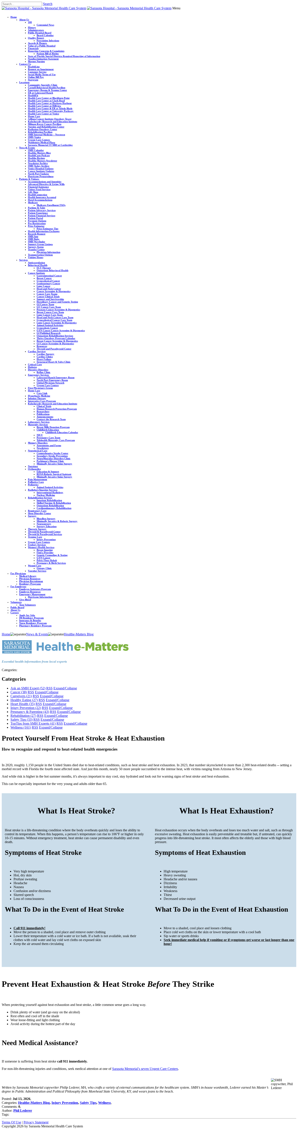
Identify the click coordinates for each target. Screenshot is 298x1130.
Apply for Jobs (27, 615)
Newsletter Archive (38, 163)
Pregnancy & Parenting (29, 712)
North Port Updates (38, 173)
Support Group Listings (40, 244)
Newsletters (43, 448)
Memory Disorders (38, 442)
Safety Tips (21, 719)
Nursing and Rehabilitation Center (46, 126)
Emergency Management (32, 594)
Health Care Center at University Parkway (51, 111)
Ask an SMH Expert (27, 688)
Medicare (33, 202)
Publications (43, 414)
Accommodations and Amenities (44, 181)
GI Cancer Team (45, 304)
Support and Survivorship (50, 299)
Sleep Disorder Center (39, 513)
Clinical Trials (44, 406)
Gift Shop (33, 192)
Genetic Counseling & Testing (52, 555)
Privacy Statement (36, 1122)
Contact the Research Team (51, 419)
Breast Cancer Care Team (50, 312)
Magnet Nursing (36, 61)
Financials (33, 48)
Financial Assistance (38, 186)
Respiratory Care (37, 510)
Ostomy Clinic (44, 568)
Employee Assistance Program (35, 589)
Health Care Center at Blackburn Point (49, 98)
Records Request (36, 233)
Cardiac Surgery (45, 354)
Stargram (33, 79)
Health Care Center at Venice (43, 113)
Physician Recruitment (31, 581)
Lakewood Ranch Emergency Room (55, 377)
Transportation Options (40, 254)
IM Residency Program (31, 617)
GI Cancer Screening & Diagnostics (55, 343)
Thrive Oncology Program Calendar (56, 338)
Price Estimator (36, 226)
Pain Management (37, 479)
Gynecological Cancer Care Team (54, 320)
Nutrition (33, 466)
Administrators (36, 30)
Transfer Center (36, 249)
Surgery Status (36, 247)
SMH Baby (33, 239)
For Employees (18, 586)
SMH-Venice (34, 137)
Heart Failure (44, 359)
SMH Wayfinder (36, 241)
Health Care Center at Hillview (44, 105)
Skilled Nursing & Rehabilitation (54, 503)
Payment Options (37, 220)
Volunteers (16, 602)
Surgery (32, 516)
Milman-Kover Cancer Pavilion (44, 124)
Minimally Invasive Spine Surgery (54, 463)
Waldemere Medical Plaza (41, 142)
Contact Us (25, 64)
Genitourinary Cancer (48, 283)
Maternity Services (38, 424)
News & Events (27, 147)
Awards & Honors (37, 43)
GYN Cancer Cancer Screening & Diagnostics (61, 330)
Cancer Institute (36, 273)
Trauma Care (35, 537)
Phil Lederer (22, 1110)
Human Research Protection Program (57, 409)
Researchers (43, 411)
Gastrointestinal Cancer (49, 275)
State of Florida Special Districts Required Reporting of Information (64, 56)
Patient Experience (38, 213)
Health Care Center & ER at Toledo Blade (50, 108)
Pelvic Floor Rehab (47, 560)
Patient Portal (35, 218)
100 (30, 22)
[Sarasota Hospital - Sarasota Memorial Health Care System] (44, 8)
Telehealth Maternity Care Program (56, 440)
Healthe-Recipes (36, 158)
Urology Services (37, 544)
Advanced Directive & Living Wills (46, 184)
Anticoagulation (36, 262)
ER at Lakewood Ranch (40, 92)
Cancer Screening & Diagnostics (53, 291)
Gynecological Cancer (48, 281)
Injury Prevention (46, 539)
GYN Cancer (43, 557)
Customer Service (37, 72)
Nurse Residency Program (33, 623)
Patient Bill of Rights (48, 53)
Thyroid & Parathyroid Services (45, 534)
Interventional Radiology (50, 492)
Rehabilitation (23, 715)
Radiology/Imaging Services (42, 489)
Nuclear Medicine (46, 495)
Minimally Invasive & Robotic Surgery (57, 521)
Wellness (20, 727)
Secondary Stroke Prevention (52, 456)
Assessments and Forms (49, 445)
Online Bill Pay (36, 77)
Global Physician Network (50, 382)
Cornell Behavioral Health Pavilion (46, 87)
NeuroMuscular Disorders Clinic (53, 458)
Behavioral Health (37, 265)
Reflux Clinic (43, 372)
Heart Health (22, 704)
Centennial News (45, 25)
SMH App (33, 236)
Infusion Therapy (37, 398)
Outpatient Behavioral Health (52, 270)
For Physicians (18, 573)
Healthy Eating (24, 700)
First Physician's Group (40, 388)
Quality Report (36, 38)
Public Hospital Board (39, 32)
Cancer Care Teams (47, 294)
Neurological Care (37, 450)
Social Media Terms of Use (42, 74)
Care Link (42, 393)
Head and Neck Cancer (49, 288)
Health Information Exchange (44, 231)
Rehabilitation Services (40, 497)
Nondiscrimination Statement (43, 58)
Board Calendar (45, 35)
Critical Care (35, 364)
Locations (24, 82)
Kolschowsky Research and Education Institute (52, 121)
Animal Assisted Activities (50, 325)
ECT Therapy (44, 267)
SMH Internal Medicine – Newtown (46, 134)
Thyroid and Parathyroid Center (54, 348)
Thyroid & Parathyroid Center (44, 531)
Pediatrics (33, 484)
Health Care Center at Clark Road (46, 100)
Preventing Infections (48, 40)
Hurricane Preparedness (40, 176)
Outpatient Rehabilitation (50, 505)
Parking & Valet (36, 207)
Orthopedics (34, 469)
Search (47, 4)
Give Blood (25, 599)
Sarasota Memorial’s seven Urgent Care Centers (145, 1069)
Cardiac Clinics (45, 356)
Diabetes (32, 367)
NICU (40, 435)
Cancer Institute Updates (41, 171)
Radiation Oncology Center (42, 129)
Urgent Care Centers (39, 139)
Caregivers (21, 696)
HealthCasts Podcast (39, 155)
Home (13, 17)
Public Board (17, 607)
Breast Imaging (45, 550)
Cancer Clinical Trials (48, 296)
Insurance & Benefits (30, 620)
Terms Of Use (11, 1122)
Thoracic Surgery (37, 529)
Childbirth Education (48, 429)
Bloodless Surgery (46, 518)
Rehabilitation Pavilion (40, 132)
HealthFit (33, 95)
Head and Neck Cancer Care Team (55, 317)
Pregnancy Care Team (48, 437)
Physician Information (48, 252)
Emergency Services (38, 375)
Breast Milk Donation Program (53, 427)
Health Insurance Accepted (42, 197)
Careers (14, 612)
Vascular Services (37, 570)
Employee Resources (30, 591)
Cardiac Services (37, 351)
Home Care (34, 116)
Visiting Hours (35, 257)
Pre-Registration (37, 223)
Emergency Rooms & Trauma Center (47, 90)
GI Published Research (48, 333)
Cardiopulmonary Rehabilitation (54, 508)
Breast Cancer (44, 278)
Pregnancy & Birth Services (51, 563)
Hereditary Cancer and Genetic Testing (57, 301)
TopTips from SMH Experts (33, 723)
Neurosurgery (44, 523)
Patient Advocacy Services (42, 210)
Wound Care (34, 565)
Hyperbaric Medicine (39, 395)
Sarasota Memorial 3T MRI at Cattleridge (50, 145)
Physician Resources (29, 578)
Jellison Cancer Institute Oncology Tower (50, 119)
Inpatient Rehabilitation (49, 500)
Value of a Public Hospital (41, 45)
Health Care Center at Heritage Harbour (50, 103)
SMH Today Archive (38, 166)
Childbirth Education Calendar (61, 432)
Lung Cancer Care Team (50, 314)
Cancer (18, 692)
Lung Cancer (43, 286)
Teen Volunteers (27, 604)
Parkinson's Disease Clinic (50, 461)
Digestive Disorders (38, 369)
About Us (24, 19)
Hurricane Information (40, 597)
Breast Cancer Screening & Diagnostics (57, 341)
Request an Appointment (41, 69)
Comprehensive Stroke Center (52, 453)
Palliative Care (36, 482)
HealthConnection (37, 194)
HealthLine (34, 66)
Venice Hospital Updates (40, 168)
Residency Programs (30, 584)
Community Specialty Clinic (42, 85)
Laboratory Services (39, 422)
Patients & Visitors (29, 179)
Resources (42, 346)
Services (23, 260)
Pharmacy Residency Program (35, 625)
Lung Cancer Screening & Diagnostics (57, 322)
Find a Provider (45, 552)
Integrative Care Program (42, 401)
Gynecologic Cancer (47, 328)
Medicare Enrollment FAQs (51, 205)
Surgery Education (47, 526)
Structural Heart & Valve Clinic (53, 361)
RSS (49, 688)
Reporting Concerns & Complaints (46, 51)
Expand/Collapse (65, 688)
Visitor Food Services (39, 189)
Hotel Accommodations (40, 200)
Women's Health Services (41, 547)
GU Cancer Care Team (49, 307)
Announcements (45, 416)
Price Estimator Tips (47, 228)
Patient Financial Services (41, 215)
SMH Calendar (36, 150)
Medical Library (27, 576)
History (32, 27)
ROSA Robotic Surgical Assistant (54, 474)
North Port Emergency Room (52, 380)
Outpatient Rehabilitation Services (55, 335)
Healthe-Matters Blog (39, 153)
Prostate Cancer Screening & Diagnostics (58, 309)
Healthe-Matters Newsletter (42, 160)
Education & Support (48, 471)
